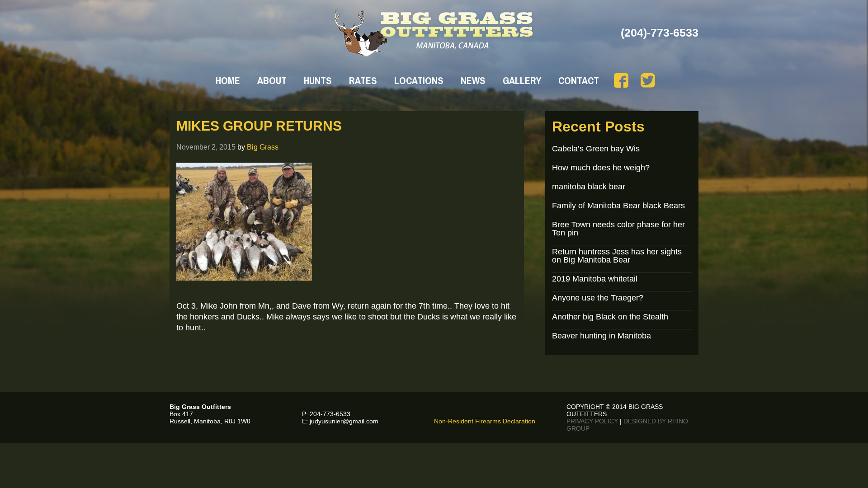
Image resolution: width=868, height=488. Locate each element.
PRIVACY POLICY (592, 421)
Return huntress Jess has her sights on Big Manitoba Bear (617, 255)
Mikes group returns (259, 125)
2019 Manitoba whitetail (594, 278)
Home (228, 80)
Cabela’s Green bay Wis (596, 148)
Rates (363, 80)
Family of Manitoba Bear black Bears (618, 205)
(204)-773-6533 (659, 32)
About (272, 80)
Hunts (318, 80)
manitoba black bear (588, 186)
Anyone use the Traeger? (597, 297)
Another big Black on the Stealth (610, 316)
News (473, 80)
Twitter (648, 80)
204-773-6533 (330, 414)
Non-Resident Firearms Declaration (484, 421)
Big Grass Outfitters (434, 33)
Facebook (621, 80)
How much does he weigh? (601, 167)
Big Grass (262, 147)
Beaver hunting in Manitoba (601, 335)
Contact (578, 80)
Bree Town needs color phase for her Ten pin (618, 228)
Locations (418, 80)
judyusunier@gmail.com (344, 421)
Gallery (522, 80)
